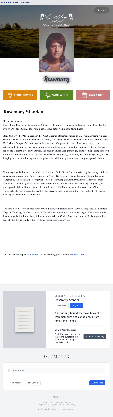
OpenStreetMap (59, 409)
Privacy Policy (49, 405)
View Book (61, 305)
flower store (78, 254)
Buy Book (77, 305)
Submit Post (97, 382)
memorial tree (37, 254)
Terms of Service (64, 405)
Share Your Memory (95, 336)
